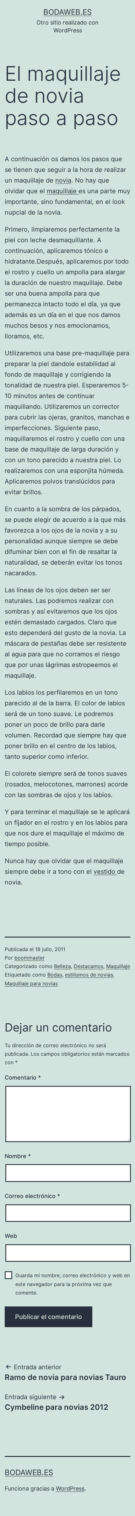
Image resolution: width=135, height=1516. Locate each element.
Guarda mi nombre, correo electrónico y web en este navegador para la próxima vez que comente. (72, 1283)
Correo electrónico (32, 1196)
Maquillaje (118, 966)
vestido (105, 871)
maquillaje (62, 191)
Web (11, 1236)
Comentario (23, 1077)
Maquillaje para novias (31, 983)
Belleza (62, 966)
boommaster (29, 958)
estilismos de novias (89, 974)
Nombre (18, 1156)
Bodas (54, 974)
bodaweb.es (67, 12)
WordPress (70, 1488)
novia (63, 180)
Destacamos (88, 966)
